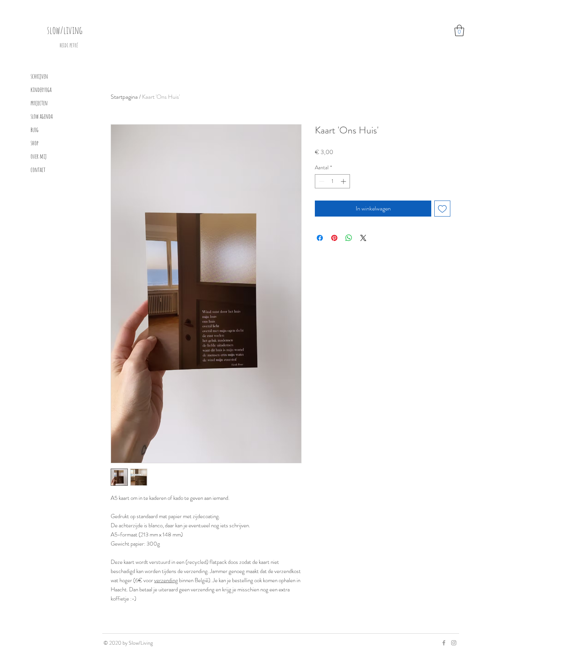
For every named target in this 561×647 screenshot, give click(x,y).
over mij (39, 156)
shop (34, 143)
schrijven (39, 76)
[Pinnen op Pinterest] (334, 237)
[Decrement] (321, 181)
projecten (39, 103)
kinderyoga (41, 89)
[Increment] (344, 181)
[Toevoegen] (442, 209)
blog (35, 129)
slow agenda (42, 116)
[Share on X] (363, 237)
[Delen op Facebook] (319, 237)
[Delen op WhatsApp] (348, 237)
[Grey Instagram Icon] (453, 642)
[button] (459, 30)
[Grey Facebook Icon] (443, 642)
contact (38, 169)
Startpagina (124, 96)
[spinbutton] (332, 181)
